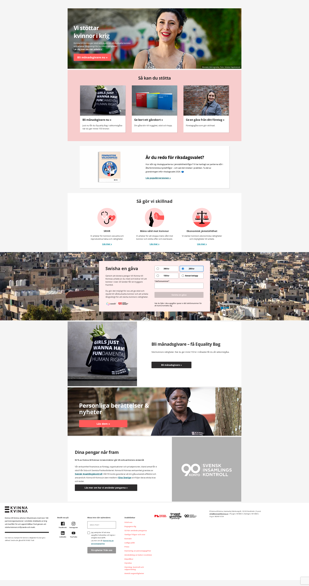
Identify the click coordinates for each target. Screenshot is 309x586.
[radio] (166, 269)
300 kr (166, 268)
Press (126, 547)
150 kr (166, 275)
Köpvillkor (128, 559)
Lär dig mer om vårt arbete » (88, 49)
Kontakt (128, 538)
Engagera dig (130, 526)
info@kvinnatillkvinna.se (218, 514)
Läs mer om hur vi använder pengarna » (106, 487)
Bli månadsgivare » (171, 364)
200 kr (191, 268)
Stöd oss (128, 522)
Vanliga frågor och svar (134, 534)
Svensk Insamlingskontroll (88, 473)
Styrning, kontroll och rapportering (134, 568)
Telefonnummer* (161, 281)
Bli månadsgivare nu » (92, 57)
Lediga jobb (129, 543)
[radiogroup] (179, 272)
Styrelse (128, 563)
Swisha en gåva (179, 295)
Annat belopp (191, 275)
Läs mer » (107, 244)
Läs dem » (103, 423)
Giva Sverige (124, 477)
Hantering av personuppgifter (137, 551)
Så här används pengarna (135, 530)
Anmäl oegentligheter (134, 573)
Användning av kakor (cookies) (138, 555)
